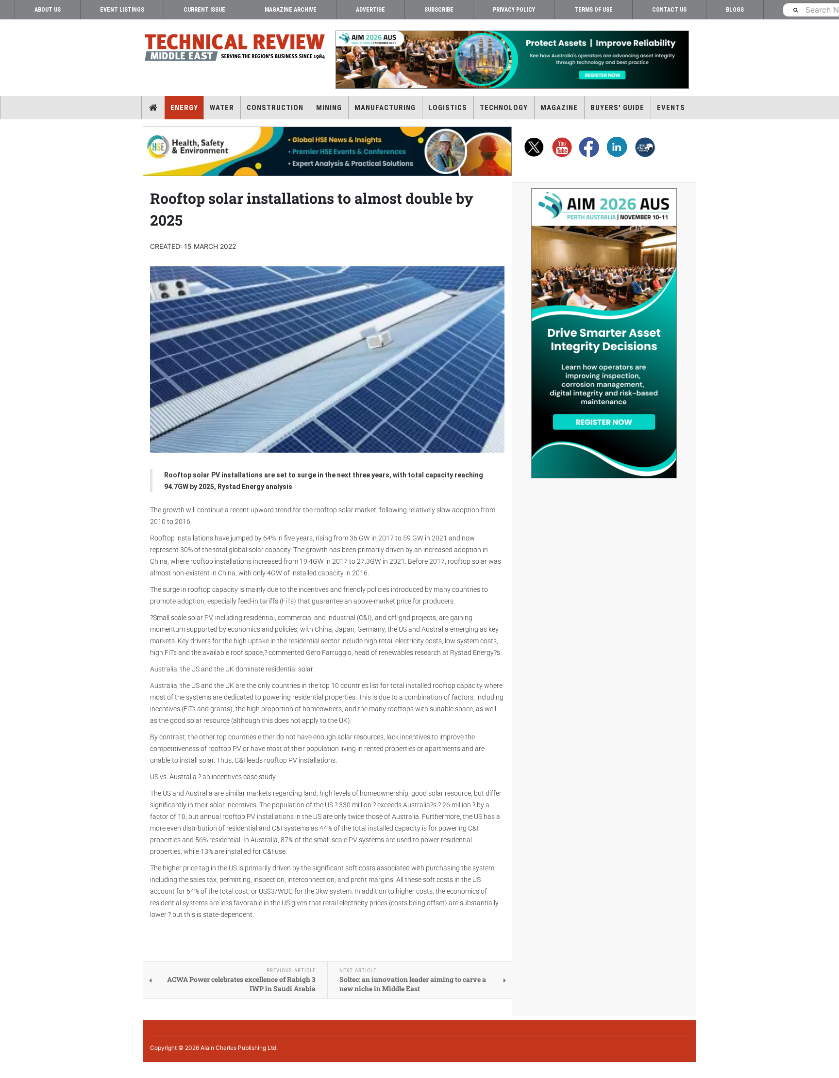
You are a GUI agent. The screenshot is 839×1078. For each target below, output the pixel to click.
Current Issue (204, 9)
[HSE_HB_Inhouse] (327, 151)
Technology (504, 107)
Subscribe (438, 9)
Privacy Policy (514, 9)
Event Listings (122, 9)
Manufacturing (385, 107)
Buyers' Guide (617, 107)
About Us (47, 9)
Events (671, 107)
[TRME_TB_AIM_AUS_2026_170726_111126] (512, 60)
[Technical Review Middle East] (235, 49)
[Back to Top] (7, 1070)
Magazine (559, 107)
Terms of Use (593, 9)
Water (222, 107)
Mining (329, 107)
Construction (275, 107)
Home (153, 107)
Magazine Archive (291, 9)
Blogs (735, 9)
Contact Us (669, 9)
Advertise (370, 9)
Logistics (447, 107)
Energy (184, 107)
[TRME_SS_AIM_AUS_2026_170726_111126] (604, 333)
